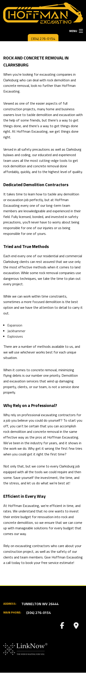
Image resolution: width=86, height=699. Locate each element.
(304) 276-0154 (43, 38)
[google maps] (76, 626)
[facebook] (62, 626)
